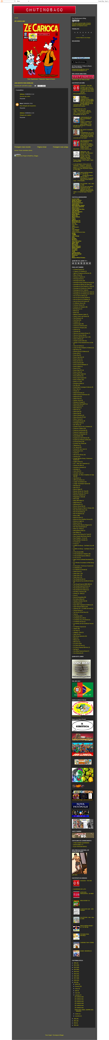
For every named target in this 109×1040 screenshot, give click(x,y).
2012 (75, 967)
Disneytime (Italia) (77, 383)
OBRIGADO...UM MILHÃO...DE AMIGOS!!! (86, 152)
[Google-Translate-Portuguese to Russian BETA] (91, 33)
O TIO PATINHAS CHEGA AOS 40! (82, 164)
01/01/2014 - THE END (86, 85)
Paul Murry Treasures (78, 591)
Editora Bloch (76, 407)
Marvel (75, 498)
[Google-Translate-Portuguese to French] (77, 33)
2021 (75, 1020)
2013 (75, 969)
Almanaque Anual (77, 278)
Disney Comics (77, 359)
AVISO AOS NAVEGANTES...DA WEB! (87, 893)
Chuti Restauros (77, 318)
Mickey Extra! (76, 523)
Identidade (75, 469)
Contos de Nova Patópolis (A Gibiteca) (82, 347)
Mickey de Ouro (77, 517)
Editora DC (76, 409)
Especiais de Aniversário (79, 430)
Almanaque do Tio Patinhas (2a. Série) (82, 293)
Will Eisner (76, 641)
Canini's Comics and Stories (80, 316)
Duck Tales (76, 389)
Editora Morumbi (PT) (78, 417)
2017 (75, 978)
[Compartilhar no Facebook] (43, 86)
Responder (22, 98)
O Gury (75, 543)
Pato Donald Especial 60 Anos (80, 586)
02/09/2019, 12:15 (29, 113)
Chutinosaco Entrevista (79, 325)
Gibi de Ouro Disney (78, 454)
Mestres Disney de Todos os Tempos (82, 508)
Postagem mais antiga (60, 147)
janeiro (77, 984)
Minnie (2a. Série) (77, 528)
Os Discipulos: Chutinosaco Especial (82, 566)
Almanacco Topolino (78, 277)
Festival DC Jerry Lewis (79, 449)
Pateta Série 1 (76, 573)
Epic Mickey (76, 424)
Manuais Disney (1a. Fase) (80, 491)
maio (76, 992)
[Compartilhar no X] (41, 86)
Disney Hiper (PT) (77, 370)
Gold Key (75, 456)
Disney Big (76, 355)
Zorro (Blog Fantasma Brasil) (80, 651)
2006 (75, 963)
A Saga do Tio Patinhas (79, 271)
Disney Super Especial (79, 377)
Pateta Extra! (76, 571)
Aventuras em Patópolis (79, 307)
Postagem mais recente (22, 147)
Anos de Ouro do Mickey (79, 295)
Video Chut (76, 634)
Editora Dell (76, 411)
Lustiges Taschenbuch (78, 481)
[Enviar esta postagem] (35, 85)
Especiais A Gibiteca (78, 428)
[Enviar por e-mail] (38, 86)
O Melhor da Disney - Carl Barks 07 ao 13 (83, 548)
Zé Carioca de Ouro (78, 645)
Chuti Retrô (76, 320)
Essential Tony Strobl (78, 443)
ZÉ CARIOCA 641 (79, 1007)
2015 (75, 973)
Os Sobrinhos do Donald (79, 569)
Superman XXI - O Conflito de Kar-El (82, 608)
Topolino (75, 628)
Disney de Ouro (77, 361)
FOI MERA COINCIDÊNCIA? (84, 97)
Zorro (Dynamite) (77, 653)
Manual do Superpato (78, 494)
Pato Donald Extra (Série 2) (80, 588)
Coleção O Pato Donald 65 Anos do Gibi (83, 342)
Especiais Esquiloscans (79, 432)
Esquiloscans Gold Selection (80, 437)
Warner (75, 638)
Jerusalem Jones (77, 473)
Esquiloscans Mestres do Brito (80, 439)
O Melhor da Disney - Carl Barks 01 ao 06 (83, 545)
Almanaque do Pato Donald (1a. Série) (82, 286)
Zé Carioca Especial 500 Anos (80, 647)
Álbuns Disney (76, 275)
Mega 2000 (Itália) (77, 500)
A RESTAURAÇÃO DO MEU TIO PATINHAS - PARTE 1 (86, 119)
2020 (75, 1018)
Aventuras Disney (77, 305)
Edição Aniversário (78, 392)
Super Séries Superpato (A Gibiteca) (82, 604)
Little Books (76, 478)
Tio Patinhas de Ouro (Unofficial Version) (83, 623)
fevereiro (77, 986)
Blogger (62, 1035)
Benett (75, 312)
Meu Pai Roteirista (77, 513)
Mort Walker (76, 532)
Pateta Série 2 (76, 575)
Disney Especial (77, 362)
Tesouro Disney (77, 610)
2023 (75, 1025)
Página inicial (41, 147)
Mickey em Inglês (77, 521)
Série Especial (76, 603)
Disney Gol (76, 368)
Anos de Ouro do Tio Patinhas (80, 299)
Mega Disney (76, 502)
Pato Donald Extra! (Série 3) (80, 589)
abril (76, 990)
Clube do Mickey (77, 339)
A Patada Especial (77, 269)
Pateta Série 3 (76, 577)
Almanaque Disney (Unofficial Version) (82, 282)
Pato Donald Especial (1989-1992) (81, 584)
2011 (75, 965)
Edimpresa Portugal (78, 402)
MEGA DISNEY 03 (85, 900)
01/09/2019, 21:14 (29, 94)
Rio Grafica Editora (78, 599)
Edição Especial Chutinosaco (80, 394)
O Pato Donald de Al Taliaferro (80, 553)
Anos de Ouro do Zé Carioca (80, 301)
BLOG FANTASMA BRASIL (80, 846)
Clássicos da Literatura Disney (80, 333)
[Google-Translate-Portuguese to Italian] (83, 33)
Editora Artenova (77, 406)
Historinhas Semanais (78, 467)
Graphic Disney (77, 461)
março (77, 988)
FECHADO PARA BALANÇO (84, 935)
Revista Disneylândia (78, 597)
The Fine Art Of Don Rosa (79, 612)
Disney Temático (77, 379)
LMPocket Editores (78, 480)
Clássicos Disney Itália (79, 335)
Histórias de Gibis (77, 465)
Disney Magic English (78, 374)
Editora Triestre (77, 419)
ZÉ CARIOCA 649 (79, 1003)
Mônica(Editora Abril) (78, 530)
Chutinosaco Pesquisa (78, 327)
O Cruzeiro (76, 541)
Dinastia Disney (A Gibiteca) (80, 351)
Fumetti (75, 452)
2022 (75, 1023)
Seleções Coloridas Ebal (79, 601)
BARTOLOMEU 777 (78, 844)
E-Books (75, 390)
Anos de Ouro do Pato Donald (80, 297)
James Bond (76, 471)
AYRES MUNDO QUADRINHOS (81, 842)
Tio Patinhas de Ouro (78, 621)
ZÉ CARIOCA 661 (79, 999)
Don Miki (75, 385)
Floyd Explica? (77, 451)
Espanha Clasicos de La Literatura (81, 426)
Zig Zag (75, 649)
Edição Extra (76, 396)
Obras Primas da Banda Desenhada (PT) (83, 559)
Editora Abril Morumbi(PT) (79, 404)
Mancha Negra (76, 489)
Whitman (75, 640)
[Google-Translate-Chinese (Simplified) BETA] (74, 33)
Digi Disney (76, 349)
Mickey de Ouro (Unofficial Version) (82, 519)
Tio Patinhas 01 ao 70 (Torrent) (81, 619)
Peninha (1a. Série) (78, 593)
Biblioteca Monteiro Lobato (79, 314)
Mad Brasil (76, 485)
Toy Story (75, 630)
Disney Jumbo (76, 372)
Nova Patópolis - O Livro (79, 538)
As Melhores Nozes (78, 303)
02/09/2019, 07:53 (28, 103)
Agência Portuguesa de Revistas (81, 273)
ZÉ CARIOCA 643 (79, 1005)
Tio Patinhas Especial (78, 626)
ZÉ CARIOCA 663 (79, 997)
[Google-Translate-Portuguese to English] (88, 33)
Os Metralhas (76, 567)
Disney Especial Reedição (79, 364)
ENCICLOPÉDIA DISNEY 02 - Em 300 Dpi (86, 926)
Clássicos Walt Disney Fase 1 (80, 337)
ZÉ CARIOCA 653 (79, 1001)
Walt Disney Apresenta (79, 636)
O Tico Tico (76, 557)
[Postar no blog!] (40, 86)
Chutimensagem (77, 323)
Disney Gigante (77, 366)
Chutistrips (76, 331)
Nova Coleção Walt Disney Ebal (81, 536)
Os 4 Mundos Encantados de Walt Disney (83, 562)
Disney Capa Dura (77, 357)
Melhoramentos (77, 504)
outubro (77, 1013)
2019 (75, 982)
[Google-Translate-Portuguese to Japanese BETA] (85, 33)
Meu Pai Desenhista (78, 511)
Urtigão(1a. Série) (77, 632)
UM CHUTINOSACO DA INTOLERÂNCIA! (86, 141)
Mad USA (75, 487)
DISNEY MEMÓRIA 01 (86, 951)
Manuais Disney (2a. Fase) (80, 493)
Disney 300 (76, 353)
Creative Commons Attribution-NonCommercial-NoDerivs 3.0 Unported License (81, 24)
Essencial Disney (77, 441)
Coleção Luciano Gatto (79, 340)
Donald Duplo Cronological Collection (82, 387)
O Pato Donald (77, 552)
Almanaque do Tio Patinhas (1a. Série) (82, 292)
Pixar (74, 595)
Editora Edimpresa (77, 415)
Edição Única (76, 398)
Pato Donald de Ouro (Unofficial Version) (83, 581)
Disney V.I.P (76, 381)
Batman (75, 310)
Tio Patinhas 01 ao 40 (78, 618)
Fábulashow (76, 445)
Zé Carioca (76, 643)
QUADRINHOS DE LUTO (79, 109)
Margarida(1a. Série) (78, 496)
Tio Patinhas (76, 616)
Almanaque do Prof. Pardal (80, 290)
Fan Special (76, 447)
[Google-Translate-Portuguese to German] (80, 33)
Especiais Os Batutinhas (79, 434)
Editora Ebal (76, 413)
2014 (75, 971)
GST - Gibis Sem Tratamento (80, 463)
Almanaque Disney (78, 280)
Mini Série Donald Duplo (79, 526)
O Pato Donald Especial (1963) (81, 555)
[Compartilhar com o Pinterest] (45, 86)
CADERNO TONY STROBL (87, 942)
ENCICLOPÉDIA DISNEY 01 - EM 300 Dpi (86, 173)
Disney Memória (77, 375)
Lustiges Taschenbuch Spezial (80, 483)
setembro (77, 995)
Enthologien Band (77, 422)
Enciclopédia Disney (78, 421)
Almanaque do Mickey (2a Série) (81, 284)
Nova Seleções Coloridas (79, 540)
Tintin (74, 614)
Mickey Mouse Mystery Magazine (81, 525)
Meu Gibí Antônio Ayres (79, 510)
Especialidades (77, 436)
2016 (75, 976)
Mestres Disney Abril (78, 506)
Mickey (75, 515)
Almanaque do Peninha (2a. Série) (81, 288)
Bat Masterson (77, 309)
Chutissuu (75, 329)
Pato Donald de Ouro (78, 579)
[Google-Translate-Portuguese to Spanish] (83, 36)
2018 (75, 980)
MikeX (21, 103)
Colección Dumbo (77, 345)
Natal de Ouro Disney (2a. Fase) (81, 534)
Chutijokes (76, 322)
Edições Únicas (77, 400)
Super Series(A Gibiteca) (79, 606)
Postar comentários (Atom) (25, 150)
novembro (77, 1016)
